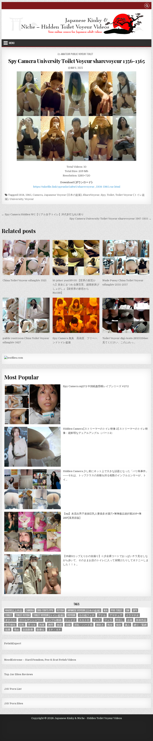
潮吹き (100, 625)
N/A (105, 610)
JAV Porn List (13, 688)
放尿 (59, 625)
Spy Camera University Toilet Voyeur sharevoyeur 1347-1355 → (110, 218)
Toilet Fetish (23, 615)
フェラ (108, 620)
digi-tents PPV (45, 610)
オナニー (10, 620)
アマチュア (115, 615)
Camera (38, 194)
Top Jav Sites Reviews (18, 674)
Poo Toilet (117, 610)
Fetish (60, 610)
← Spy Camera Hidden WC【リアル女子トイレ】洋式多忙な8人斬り (43, 214)
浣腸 (68, 625)
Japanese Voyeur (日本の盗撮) (63, 194)
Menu (12, 43)
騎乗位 (40, 629)
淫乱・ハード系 (83, 625)
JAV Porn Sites (13, 703)
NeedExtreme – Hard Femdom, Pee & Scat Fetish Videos (40, 659)
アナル (102, 615)
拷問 (50, 625)
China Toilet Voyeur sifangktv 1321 (24, 280)
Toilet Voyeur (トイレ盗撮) (48, 615)
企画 (129, 620)
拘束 (41, 625)
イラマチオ (132, 615)
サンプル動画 (54, 620)
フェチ (97, 620)
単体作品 (141, 620)
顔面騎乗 (28, 629)
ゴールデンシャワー (30, 620)
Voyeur (29, 199)
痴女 (118, 625)
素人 (127, 625)
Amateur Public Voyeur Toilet (77, 54)
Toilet (110, 194)
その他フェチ (86, 615)
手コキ (32, 625)
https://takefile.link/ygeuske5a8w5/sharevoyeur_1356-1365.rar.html (76, 186)
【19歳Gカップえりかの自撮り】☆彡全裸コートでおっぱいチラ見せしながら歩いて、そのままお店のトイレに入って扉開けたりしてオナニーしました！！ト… (105, 560)
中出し (120, 620)
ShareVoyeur (91, 194)
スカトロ (84, 620)
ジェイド (70, 620)
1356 (21, 194)
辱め (16, 629)
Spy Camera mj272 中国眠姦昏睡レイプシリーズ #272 (96, 386)
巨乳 (21, 625)
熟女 (110, 625)
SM (127, 610)
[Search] (146, 6)
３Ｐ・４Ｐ (54, 629)
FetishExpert (12, 643)
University (16, 199)
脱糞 (7, 629)
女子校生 (10, 625)
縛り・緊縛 (140, 625)
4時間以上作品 (13, 610)
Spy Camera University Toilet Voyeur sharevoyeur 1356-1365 (76, 60)
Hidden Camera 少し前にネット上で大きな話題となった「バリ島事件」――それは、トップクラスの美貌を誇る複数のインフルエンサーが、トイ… (105, 475)
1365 (28, 194)
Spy (103, 194)
